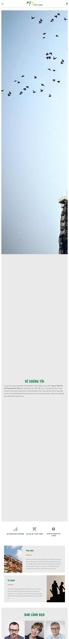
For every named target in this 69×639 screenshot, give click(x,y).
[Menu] (2, 4)
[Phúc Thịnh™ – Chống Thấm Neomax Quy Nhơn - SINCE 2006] (34, 4)
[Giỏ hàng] (67, 4)
